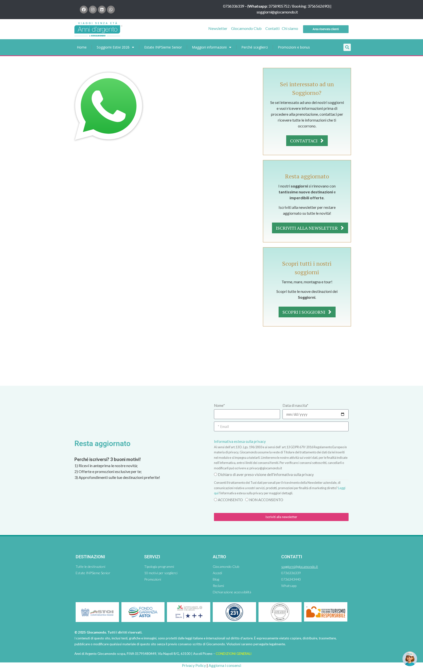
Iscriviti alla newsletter (307, 228)
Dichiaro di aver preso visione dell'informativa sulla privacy (266, 474)
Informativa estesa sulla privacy (240, 441)
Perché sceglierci (254, 47)
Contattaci (304, 141)
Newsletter (217, 28)
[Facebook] (84, 9)
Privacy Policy (194, 665)
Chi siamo (290, 28)
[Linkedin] (102, 9)
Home (82, 47)
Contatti (272, 28)
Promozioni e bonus (294, 47)
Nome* (219, 405)
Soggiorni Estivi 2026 (113, 47)
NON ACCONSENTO (266, 500)
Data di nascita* (295, 405)
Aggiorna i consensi (225, 665)
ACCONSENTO (230, 500)
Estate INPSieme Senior (163, 47)
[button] (347, 47)
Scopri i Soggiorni (304, 312)
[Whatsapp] (111, 9)
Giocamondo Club (246, 28)
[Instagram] (93, 9)
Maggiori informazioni (209, 47)
